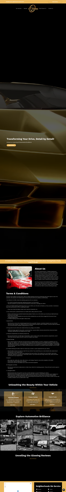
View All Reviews (33, 458)
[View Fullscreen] (5, 486)
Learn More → (13, 404)
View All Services (33, 387)
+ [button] (5, 483)
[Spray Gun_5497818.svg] (13, 395)
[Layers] (30, 483)
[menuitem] (19, 8)
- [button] (5, 484)
